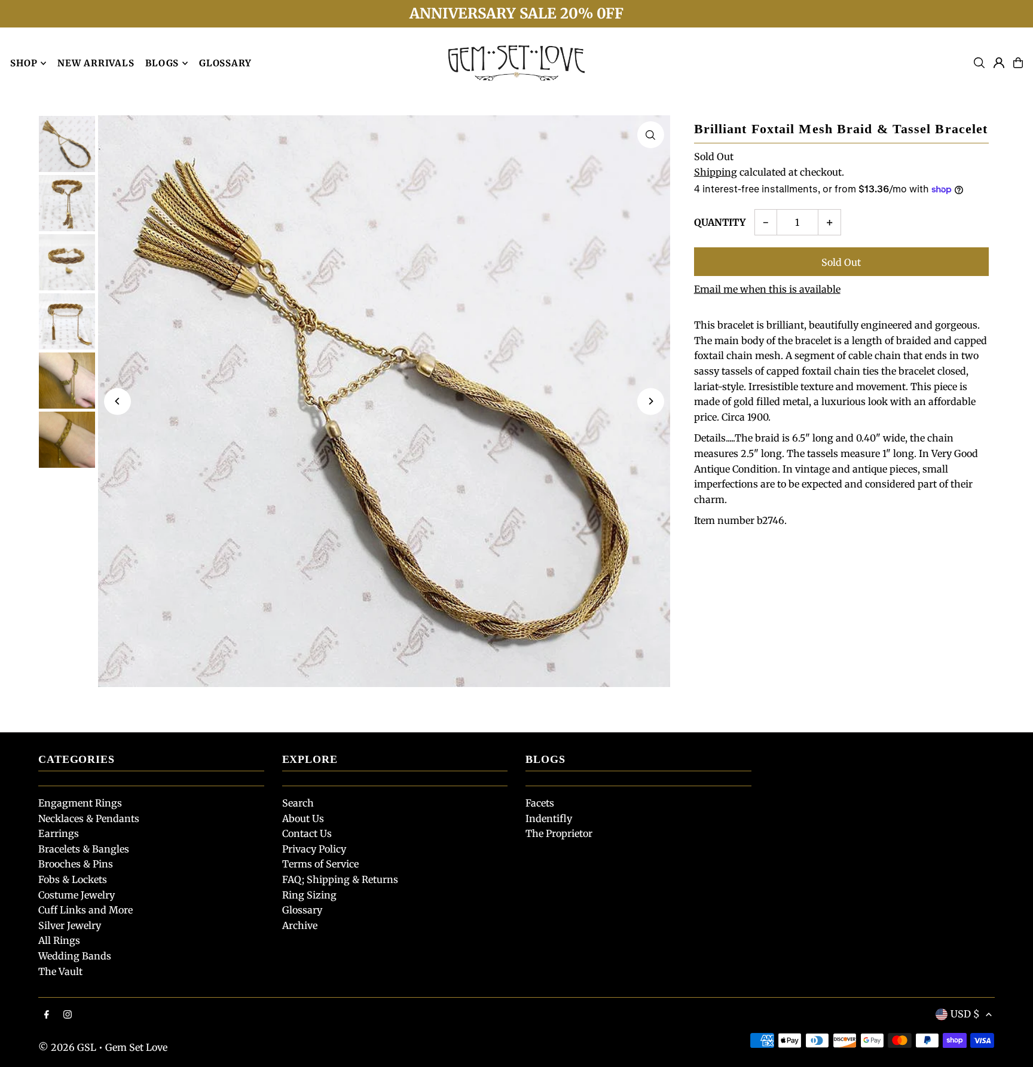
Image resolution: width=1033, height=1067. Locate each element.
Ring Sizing (309, 895)
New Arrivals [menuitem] (95, 63)
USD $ (965, 1014)
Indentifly (548, 818)
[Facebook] (46, 1015)
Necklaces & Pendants (88, 818)
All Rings (59, 940)
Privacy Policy (314, 849)
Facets (539, 803)
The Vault (60, 971)
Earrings (58, 833)
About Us (303, 818)
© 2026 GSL (67, 1047)
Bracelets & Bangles (83, 849)
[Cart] (1018, 62)
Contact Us (307, 833)
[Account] (999, 62)
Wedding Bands (74, 956)
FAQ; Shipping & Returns (340, 879)
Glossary (302, 910)
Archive (299, 925)
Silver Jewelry (69, 925)
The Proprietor (558, 833)
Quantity (719, 222)
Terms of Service (320, 864)
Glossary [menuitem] (225, 63)
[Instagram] (67, 1015)
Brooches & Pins (75, 864)
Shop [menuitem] (23, 63)
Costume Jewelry (76, 895)
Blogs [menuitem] (162, 63)
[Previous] (117, 401)
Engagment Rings (80, 803)
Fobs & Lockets (72, 879)
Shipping (715, 172)
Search (298, 803)
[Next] (650, 401)
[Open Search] (979, 62)
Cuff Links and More (85, 910)
